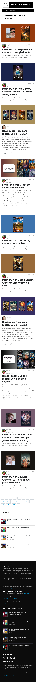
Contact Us (5, 603)
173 (26, 501)
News (11, 432)
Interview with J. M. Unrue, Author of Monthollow (16, 242)
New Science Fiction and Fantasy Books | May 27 (14, 132)
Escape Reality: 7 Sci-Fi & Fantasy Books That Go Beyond (14, 378)
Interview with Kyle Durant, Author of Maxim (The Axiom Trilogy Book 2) (17, 91)
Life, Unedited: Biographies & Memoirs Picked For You (19, 646)
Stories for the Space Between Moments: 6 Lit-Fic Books (18, 536)
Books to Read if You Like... (14, 181)
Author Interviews (12, 45)
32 (17, 501)
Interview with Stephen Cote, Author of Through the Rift (17, 51)
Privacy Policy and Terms (9, 675)
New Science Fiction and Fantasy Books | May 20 (14, 323)
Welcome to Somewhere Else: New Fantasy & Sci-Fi (18, 544)
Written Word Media (21, 583)
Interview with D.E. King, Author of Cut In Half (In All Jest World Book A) (16, 479)
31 (12, 501)
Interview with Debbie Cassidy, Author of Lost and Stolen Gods (18, 282)
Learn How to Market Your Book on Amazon (14, 598)
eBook (19, 45)
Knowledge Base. (11, 588)
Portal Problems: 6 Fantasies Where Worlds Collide (16, 186)
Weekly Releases (25, 128)
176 (8, 505)
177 (14, 505)
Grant (9, 126)
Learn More (26, 593)
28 (31, 498)
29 (3, 501)
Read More (6, 153)
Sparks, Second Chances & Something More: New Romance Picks (18, 528)
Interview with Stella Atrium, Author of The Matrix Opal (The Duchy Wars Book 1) (17, 437)
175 (3, 505)
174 (31, 501)
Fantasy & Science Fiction (14, 128)
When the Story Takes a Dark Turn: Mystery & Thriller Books (18, 520)
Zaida (9, 44)
